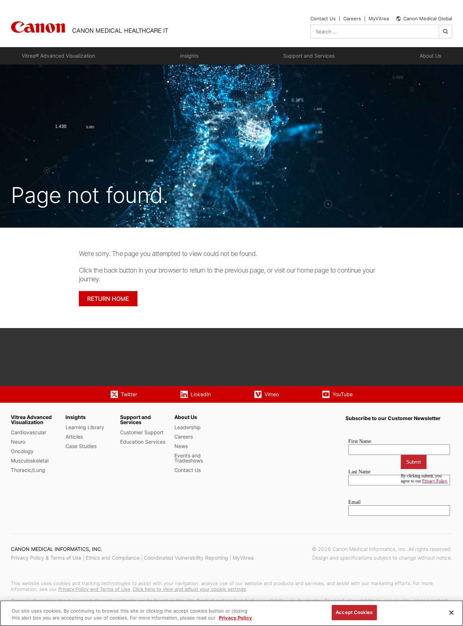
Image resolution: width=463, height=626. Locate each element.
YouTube (342, 394)
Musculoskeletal (29, 460)
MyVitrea (379, 18)
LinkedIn (201, 394)
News (181, 446)
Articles (74, 437)
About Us (430, 56)
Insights (189, 56)
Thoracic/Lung (28, 470)
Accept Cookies (354, 612)
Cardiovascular (28, 432)
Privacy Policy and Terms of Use (94, 589)
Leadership (187, 427)
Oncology (22, 451)
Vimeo (271, 394)
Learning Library (84, 427)
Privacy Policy (235, 618)
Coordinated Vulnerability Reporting (186, 558)
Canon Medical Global (427, 18)
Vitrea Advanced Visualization (31, 419)
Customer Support (141, 432)
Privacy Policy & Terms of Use (46, 558)
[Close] (451, 613)
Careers (352, 18)
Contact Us (323, 18)
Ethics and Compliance (113, 558)
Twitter (129, 394)
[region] (231, 613)
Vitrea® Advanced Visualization (58, 56)
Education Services (142, 442)
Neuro (18, 442)
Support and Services (309, 56)
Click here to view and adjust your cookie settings (189, 589)
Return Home (108, 298)
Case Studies (81, 446)
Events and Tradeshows (188, 458)
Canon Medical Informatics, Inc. (56, 549)
